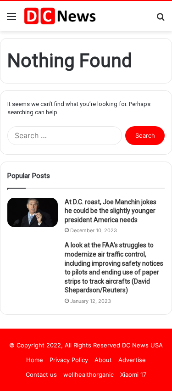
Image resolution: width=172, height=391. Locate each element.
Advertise (132, 359)
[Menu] (11, 19)
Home (34, 359)
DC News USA (142, 345)
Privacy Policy (69, 359)
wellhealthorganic (88, 374)
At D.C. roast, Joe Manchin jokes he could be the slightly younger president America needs (110, 210)
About (103, 359)
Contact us (41, 374)
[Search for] (160, 19)
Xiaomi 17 (133, 374)
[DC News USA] (59, 16)
